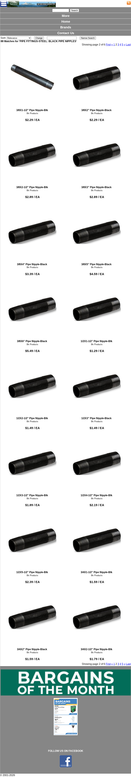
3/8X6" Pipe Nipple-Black (32, 341)
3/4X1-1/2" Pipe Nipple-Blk (96, 572)
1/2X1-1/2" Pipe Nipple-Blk (96, 341)
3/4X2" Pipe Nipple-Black (32, 649)
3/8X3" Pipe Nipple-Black (96, 187)
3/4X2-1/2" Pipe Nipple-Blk (96, 649)
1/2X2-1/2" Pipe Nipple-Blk (32, 418)
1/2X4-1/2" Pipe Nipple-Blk (96, 495)
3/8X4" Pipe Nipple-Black (32, 264)
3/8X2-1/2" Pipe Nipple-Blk (32, 187)
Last (128, 44)
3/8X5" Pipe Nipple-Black (96, 264)
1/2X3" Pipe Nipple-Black (96, 418)
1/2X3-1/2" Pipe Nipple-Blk (32, 495)
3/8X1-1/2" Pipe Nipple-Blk (32, 110)
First (108, 44)
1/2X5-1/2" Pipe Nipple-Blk (32, 572)
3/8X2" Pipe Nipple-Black (96, 110)
